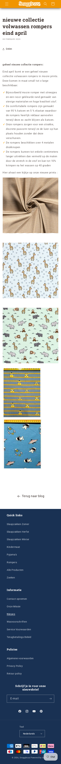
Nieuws (11, 614)
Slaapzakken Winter (18, 539)
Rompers (12, 562)
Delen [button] (9, 48)
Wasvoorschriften (17, 621)
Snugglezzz (25, 758)
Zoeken (11, 577)
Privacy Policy (15, 666)
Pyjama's (12, 554)
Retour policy (14, 673)
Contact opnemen (17, 599)
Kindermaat (13, 547)
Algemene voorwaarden (20, 658)
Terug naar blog (33, 496)
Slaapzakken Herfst (18, 531)
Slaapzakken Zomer (18, 524)
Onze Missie (14, 606)
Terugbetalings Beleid (19, 637)
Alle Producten (15, 570)
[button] (7, 4)
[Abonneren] (50, 699)
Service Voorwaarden (19, 629)
